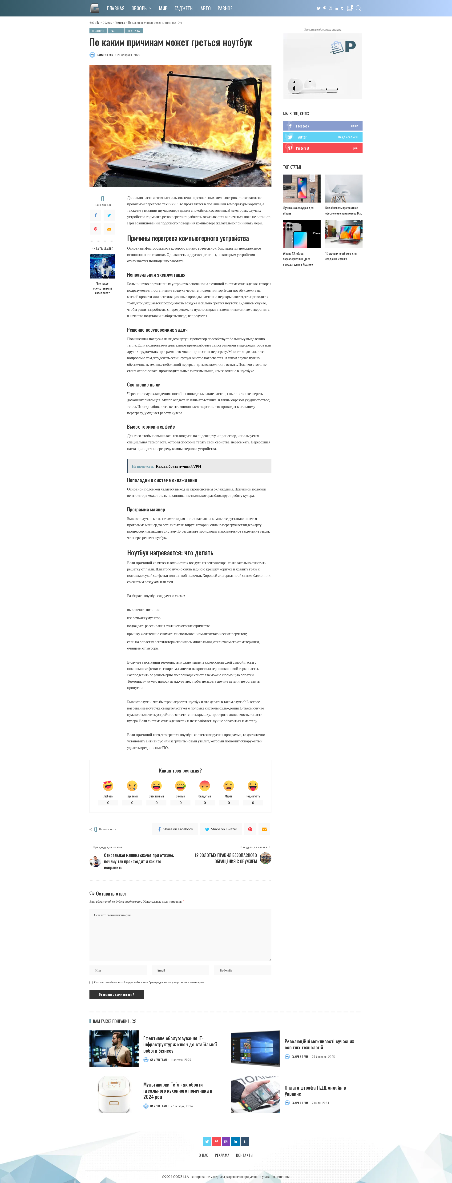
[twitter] (323, 137)
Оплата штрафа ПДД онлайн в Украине (315, 1090)
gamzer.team (105, 54)
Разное (115, 30)
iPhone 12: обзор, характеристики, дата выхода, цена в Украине (298, 258)
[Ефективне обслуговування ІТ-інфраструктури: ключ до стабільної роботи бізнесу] (114, 1048)
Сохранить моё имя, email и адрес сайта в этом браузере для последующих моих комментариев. (149, 982)
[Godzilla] (94, 8)
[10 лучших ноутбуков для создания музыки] (344, 234)
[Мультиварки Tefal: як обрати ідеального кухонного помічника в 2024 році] (114, 1094)
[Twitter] (109, 215)
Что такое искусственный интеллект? (102, 288)
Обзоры (98, 30)
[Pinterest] (95, 229)
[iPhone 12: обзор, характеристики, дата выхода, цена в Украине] (301, 234)
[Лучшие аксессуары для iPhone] (301, 189)
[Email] (109, 229)
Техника (133, 30)
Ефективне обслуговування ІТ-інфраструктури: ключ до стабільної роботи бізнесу (180, 1044)
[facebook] (323, 126)
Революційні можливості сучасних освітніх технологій (319, 1044)
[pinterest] (323, 148)
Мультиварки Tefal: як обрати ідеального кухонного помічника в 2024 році (177, 1090)
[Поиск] (359, 8)
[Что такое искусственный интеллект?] (102, 266)
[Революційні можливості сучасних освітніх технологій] (255, 1048)
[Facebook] (95, 215)
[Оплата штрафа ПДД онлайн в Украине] (255, 1094)
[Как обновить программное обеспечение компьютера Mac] (344, 189)
